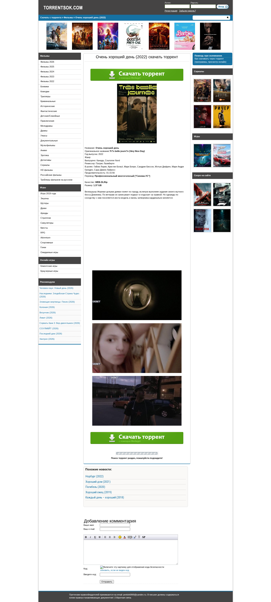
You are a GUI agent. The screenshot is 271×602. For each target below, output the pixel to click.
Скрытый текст (130, 537)
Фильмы (44, 56)
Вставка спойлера (143, 537)
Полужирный (86, 537)
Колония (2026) (47, 307)
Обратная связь (123, 597)
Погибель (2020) (95, 487)
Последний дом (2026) (50, 333)
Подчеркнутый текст (95, 537)
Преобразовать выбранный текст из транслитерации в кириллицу (139, 537)
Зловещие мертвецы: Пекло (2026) (57, 302)
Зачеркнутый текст (99, 537)
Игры (43, 187)
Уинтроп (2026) (47, 339)
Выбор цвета (124, 537)
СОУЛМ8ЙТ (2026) (49, 328)
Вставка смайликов (120, 537)
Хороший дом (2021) (98, 482)
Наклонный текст (90, 537)
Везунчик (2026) (47, 312)
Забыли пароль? (187, 11)
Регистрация (171, 11)
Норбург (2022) (95, 476)
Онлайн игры (47, 260)
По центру (110, 537)
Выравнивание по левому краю (105, 537)
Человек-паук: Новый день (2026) (56, 288)
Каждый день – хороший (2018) (105, 497)
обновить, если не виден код (114, 570)
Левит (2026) (45, 318)
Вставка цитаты (134, 537)
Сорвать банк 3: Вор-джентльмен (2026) (59, 323)
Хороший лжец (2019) (99, 492)
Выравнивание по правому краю (114, 537)
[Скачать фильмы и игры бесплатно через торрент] (67, 7)
